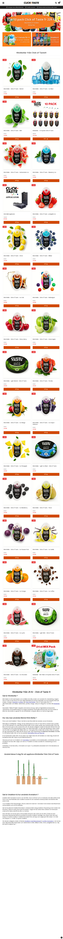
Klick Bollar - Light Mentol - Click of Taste (15, 381)
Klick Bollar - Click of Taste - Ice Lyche (14, 633)
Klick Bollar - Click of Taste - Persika (43, 381)
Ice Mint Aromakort (48, 821)
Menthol (15, 702)
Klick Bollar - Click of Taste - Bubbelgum (44, 297)
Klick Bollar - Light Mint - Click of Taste (43, 633)
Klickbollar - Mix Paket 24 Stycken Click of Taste (46, 674)
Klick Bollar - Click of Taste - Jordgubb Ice (44, 214)
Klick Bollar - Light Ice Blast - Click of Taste (45, 466)
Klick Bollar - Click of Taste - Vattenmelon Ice (16, 172)
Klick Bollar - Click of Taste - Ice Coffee (43, 591)
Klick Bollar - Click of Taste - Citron (13, 255)
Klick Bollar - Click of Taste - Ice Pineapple (15, 466)
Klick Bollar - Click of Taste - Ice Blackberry (15, 507)
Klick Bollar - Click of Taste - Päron (42, 507)
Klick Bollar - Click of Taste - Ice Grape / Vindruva (44, 423)
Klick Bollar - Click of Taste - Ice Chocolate (15, 674)
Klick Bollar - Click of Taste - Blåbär (42, 255)
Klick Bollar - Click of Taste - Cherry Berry (15, 339)
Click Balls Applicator (9, 214)
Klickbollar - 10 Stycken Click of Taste (43, 130)
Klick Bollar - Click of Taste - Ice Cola (14, 297)
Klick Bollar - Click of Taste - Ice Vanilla (43, 549)
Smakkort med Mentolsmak (33, 821)
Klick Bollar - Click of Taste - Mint (13, 130)
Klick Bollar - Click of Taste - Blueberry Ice (44, 172)
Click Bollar (26, 740)
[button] (59, 3)
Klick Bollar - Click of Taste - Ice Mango (14, 422)
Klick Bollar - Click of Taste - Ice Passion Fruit (16, 549)
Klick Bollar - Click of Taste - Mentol (13, 89)
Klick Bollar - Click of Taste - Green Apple (44, 339)
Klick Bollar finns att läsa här (36, 733)
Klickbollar (57, 703)
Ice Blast (20, 702)
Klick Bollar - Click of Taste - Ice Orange (15, 591)
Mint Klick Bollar (30, 702)
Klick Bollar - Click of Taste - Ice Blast (43, 89)
